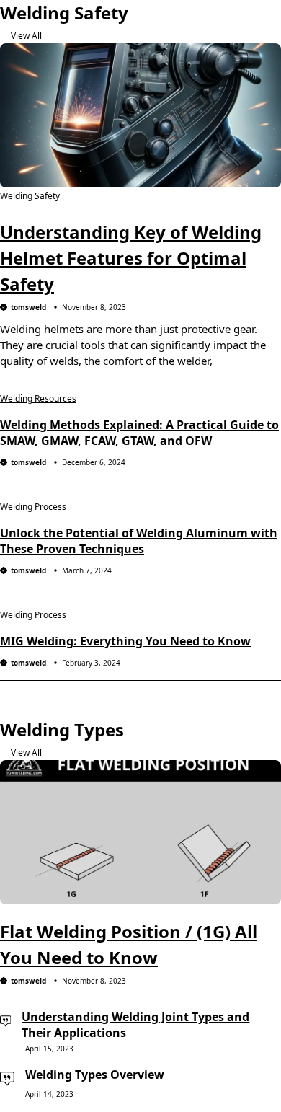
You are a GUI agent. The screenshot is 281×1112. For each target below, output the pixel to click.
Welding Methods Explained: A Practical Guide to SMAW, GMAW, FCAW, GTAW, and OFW (139, 433)
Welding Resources (38, 398)
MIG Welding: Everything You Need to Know (125, 641)
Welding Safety (30, 196)
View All (26, 36)
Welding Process (33, 506)
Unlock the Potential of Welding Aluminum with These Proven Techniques (138, 541)
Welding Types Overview (94, 1074)
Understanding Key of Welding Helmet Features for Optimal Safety (131, 258)
